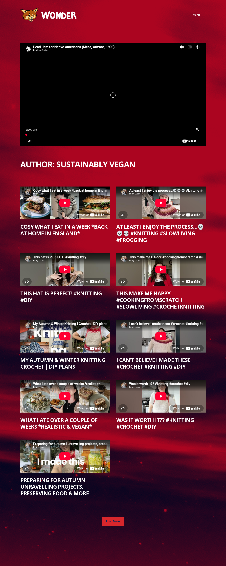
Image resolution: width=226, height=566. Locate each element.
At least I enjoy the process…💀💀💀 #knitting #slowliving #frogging (160, 233)
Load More (113, 521)
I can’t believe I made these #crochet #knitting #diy (153, 363)
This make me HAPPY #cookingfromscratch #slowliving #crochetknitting (160, 300)
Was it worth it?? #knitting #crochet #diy (155, 423)
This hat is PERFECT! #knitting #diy (61, 296)
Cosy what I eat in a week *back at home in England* (63, 230)
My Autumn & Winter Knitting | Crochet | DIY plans (64, 363)
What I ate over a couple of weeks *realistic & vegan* (59, 423)
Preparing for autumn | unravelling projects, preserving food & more (54, 486)
